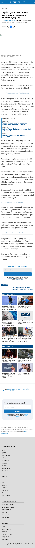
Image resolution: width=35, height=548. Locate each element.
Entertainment (6, 455)
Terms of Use (11, 278)
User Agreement (6, 510)
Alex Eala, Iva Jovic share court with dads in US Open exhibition (9, 307)
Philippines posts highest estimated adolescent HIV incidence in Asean (8, 323)
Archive (4, 487)
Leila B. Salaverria (9, 20)
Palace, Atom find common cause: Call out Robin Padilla (16, 130)
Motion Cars (5, 539)
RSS (3, 482)
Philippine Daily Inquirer (8, 22)
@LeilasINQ (27, 20)
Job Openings (6, 495)
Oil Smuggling (24, 389)
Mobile (4, 480)
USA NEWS (5, 471)
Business (10, 389)
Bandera (4, 532)
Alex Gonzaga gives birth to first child (24, 374)
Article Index (6, 517)
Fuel (14, 389)
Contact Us (5, 490)
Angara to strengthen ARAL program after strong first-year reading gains (25, 339)
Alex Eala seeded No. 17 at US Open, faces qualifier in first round (9, 375)
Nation (4, 8)
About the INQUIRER (8, 507)
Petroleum (6, 391)
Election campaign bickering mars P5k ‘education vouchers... (22, 288)
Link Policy (5, 512)
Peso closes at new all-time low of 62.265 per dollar (25, 322)
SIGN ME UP (17, 273)
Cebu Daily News (7, 534)
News (18, 389)
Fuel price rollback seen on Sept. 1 (24, 307)
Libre (3, 526)
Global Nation (6, 468)
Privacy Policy (19, 279)
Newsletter (5, 493)
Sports (4, 452)
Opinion (4, 465)
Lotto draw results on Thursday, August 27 (14, 136)
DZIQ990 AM (5, 537)
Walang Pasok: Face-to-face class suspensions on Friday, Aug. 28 (14, 124)
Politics (12, 391)
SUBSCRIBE (17, 411)
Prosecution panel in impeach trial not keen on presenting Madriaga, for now (9, 339)
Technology (5, 460)
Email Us (4, 485)
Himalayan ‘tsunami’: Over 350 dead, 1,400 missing (25, 360)
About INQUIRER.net (8, 504)
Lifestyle (4, 458)
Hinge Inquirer (6, 529)
